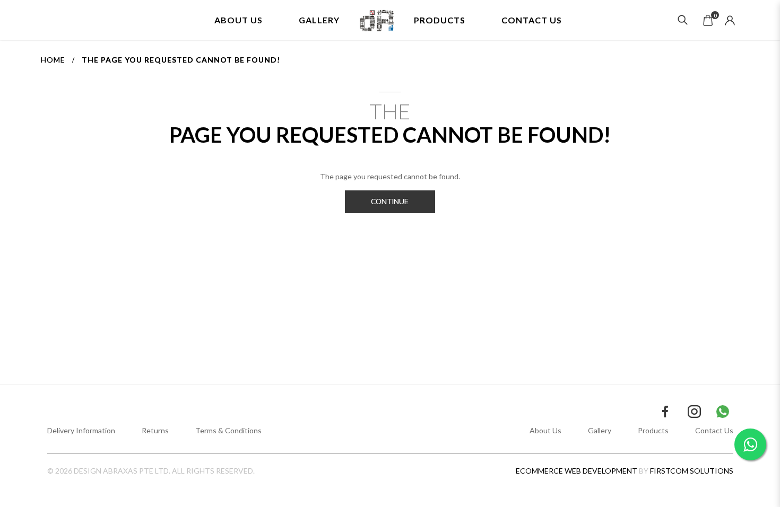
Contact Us (714, 430)
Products (653, 430)
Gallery (599, 430)
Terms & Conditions (228, 430)
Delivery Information (81, 430)
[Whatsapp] (722, 411)
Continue (390, 201)
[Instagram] (694, 411)
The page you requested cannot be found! (181, 59)
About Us (545, 430)
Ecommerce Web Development (576, 470)
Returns (155, 430)
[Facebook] (666, 411)
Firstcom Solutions (691, 470)
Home (53, 59)
